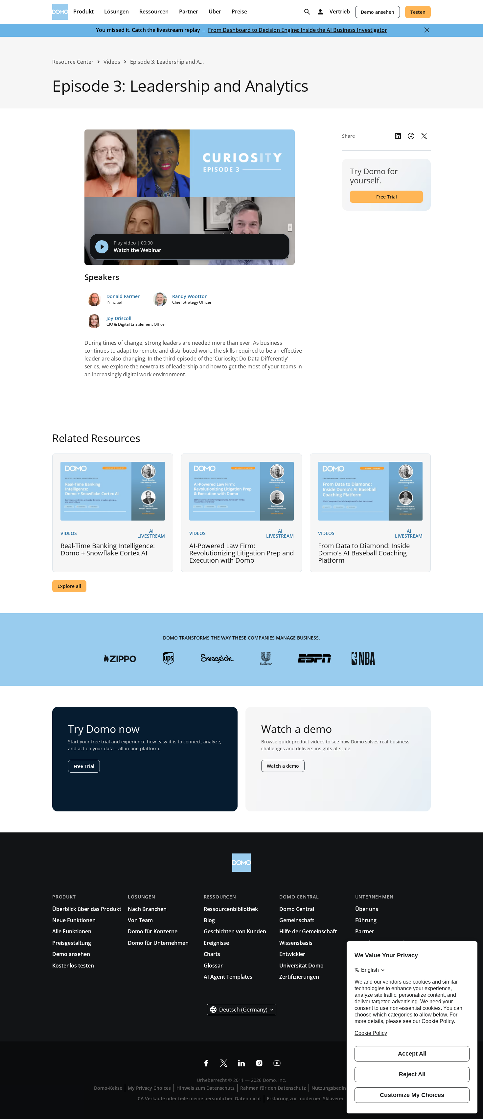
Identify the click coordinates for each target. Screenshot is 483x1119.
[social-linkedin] (241, 1063)
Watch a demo (283, 766)
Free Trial (386, 197)
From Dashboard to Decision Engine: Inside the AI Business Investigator (297, 30)
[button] (241, 1009)
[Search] (307, 12)
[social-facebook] (206, 1063)
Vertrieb (340, 12)
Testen (418, 12)
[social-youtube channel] (277, 1063)
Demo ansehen (377, 12)
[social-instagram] (259, 1063)
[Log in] (320, 12)
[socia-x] (224, 1063)
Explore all (69, 586)
